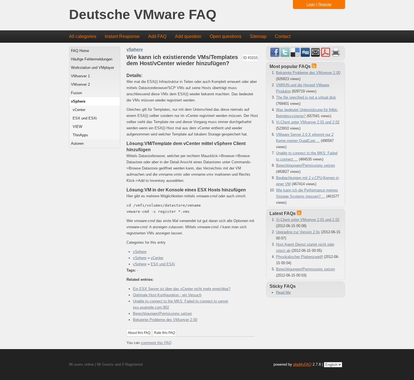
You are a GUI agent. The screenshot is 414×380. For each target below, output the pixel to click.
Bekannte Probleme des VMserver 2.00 (165, 320)
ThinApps (80, 135)
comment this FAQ (156, 343)
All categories (82, 36)
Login (310, 4)
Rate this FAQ (164, 333)
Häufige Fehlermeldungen (91, 59)
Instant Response (122, 36)
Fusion (76, 93)
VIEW (77, 127)
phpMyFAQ (302, 364)
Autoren (77, 143)
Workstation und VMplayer (92, 67)
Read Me (283, 292)
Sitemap (258, 36)
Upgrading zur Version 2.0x (298, 232)
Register (325, 4)
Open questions (225, 36)
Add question (188, 36)
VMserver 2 (80, 84)
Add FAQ (157, 36)
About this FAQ (139, 333)
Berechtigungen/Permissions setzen (162, 313)
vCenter (79, 110)
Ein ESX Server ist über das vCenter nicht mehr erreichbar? (181, 289)
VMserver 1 (80, 76)
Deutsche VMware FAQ (142, 15)
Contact (282, 36)
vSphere (78, 101)
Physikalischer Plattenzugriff (299, 257)
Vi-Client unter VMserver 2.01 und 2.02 (307, 122)
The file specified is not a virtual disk (306, 97)
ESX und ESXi (85, 118)
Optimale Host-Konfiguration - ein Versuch (167, 295)
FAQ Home (80, 51)
